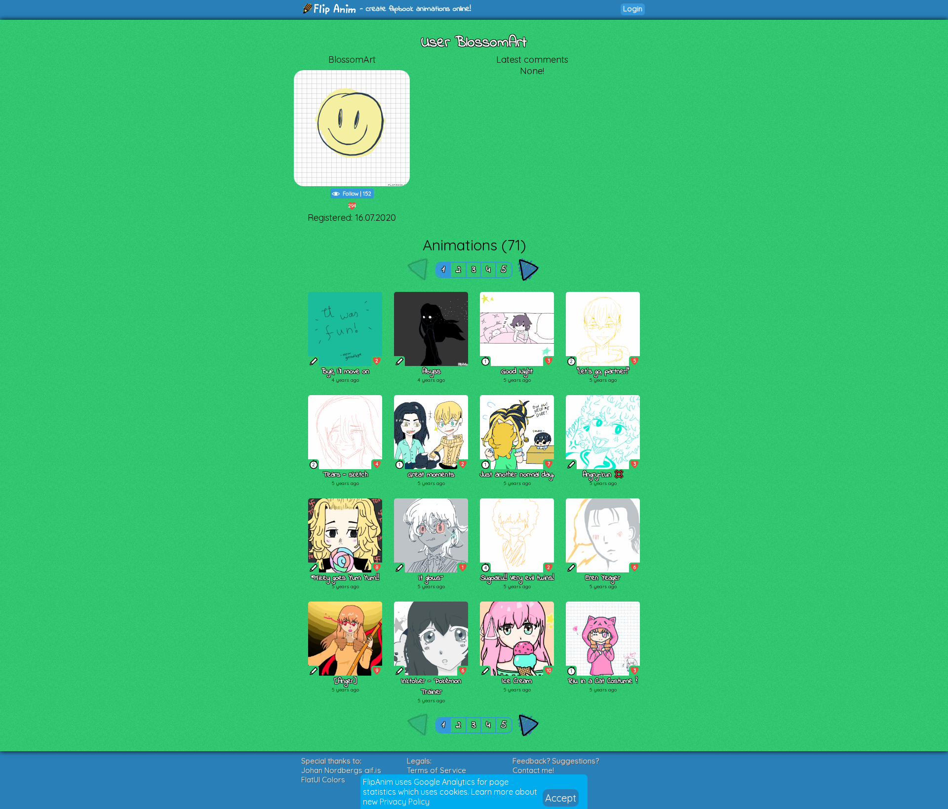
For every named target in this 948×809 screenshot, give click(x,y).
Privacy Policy (405, 802)
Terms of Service (436, 770)
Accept (560, 798)
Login (632, 8)
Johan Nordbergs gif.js (341, 770)
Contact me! (533, 770)
